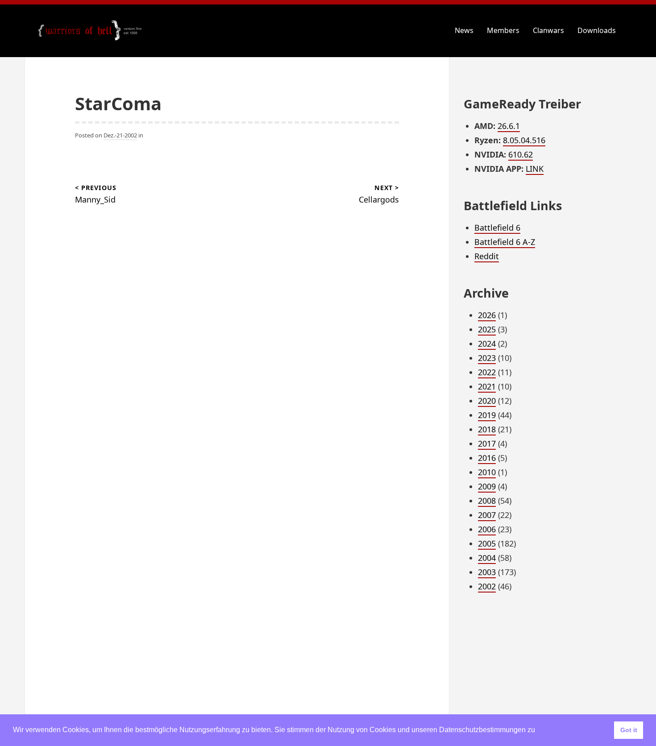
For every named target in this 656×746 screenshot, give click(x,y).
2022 (487, 372)
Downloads (596, 30)
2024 (487, 343)
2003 (487, 572)
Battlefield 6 (497, 227)
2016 (487, 457)
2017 (487, 443)
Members (503, 30)
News (464, 30)
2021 (487, 386)
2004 (487, 557)
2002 (487, 586)
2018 (487, 429)
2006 (487, 529)
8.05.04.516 (524, 140)
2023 (487, 357)
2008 (487, 500)
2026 (487, 315)
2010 (487, 472)
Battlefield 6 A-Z (504, 241)
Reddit (486, 256)
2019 (487, 415)
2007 (487, 515)
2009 (487, 486)
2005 (487, 543)
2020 (487, 400)
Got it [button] (628, 730)
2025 (487, 329)
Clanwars (548, 30)
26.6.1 (509, 125)
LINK (535, 168)
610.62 (520, 154)
